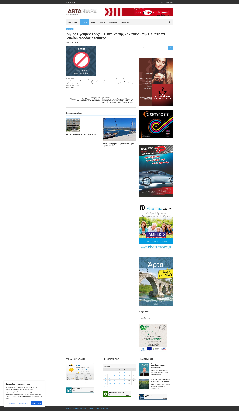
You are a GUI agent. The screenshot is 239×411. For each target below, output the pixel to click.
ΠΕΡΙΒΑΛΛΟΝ (125, 22)
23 (124, 381)
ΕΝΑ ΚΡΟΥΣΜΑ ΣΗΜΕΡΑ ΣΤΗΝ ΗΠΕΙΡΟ (81, 135)
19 (105, 381)
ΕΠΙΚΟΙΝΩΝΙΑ (169, 2)
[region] (24, 394)
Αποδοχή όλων (36, 403)
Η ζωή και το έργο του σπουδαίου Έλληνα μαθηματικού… (159, 365)
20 (110, 381)
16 (124, 378)
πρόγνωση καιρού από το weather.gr (80, 382)
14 (114, 378)
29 (119, 383)
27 (110, 383)
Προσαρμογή (11, 403)
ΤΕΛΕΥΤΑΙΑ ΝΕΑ (73, 22)
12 (105, 378)
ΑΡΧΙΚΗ (162, 2)
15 (119, 378)
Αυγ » (108, 386)
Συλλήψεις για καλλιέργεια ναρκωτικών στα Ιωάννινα (160, 380)
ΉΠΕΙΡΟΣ (84, 22)
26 (105, 383)
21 (114, 381)
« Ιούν (104, 386)
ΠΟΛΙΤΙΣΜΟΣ (113, 22)
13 (110, 378)
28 (114, 383)
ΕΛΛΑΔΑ (93, 22)
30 (124, 383)
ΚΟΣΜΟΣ (102, 22)
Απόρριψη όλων (24, 403)
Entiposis (101, 408)
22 (119, 381)
